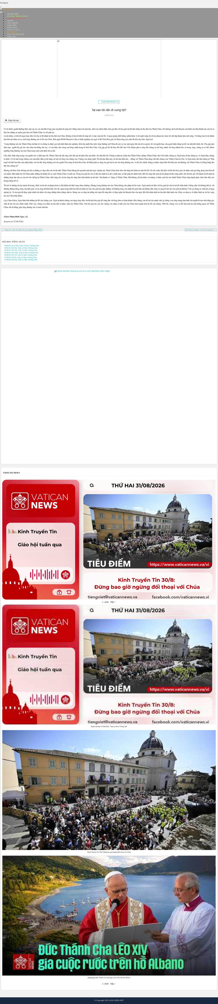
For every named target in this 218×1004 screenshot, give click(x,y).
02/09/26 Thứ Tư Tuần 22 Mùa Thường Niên (20, 255)
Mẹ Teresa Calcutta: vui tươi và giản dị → (200, 230)
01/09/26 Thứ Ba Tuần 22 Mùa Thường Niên (20, 257)
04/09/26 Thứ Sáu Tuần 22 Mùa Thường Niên (20, 250)
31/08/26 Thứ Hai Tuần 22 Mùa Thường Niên (20, 260)
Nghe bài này (13, 120)
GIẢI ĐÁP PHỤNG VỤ (110, 102)
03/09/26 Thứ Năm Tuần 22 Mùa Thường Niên (21, 253)
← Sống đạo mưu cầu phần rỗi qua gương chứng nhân (21, 230)
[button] (113, 602)
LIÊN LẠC (11, 37)
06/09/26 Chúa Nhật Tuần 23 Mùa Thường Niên (21, 246)
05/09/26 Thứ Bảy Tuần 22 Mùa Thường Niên (21, 248)
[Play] (109, 540)
